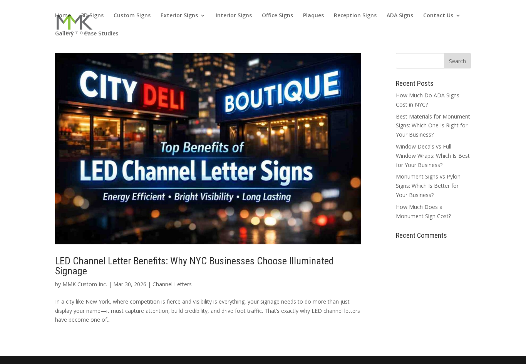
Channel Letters (172, 284)
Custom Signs (132, 16)
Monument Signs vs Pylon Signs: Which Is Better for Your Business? (428, 186)
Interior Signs (234, 16)
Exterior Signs (179, 16)
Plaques (313, 16)
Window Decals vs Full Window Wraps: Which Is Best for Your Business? (433, 156)
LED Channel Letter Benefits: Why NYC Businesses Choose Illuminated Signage (194, 266)
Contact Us (438, 16)
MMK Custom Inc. (84, 284)
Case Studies (101, 34)
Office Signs (277, 16)
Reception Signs (355, 16)
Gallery (64, 34)
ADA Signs (400, 16)
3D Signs (92, 16)
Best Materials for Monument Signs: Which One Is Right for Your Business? (433, 126)
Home (63, 16)
